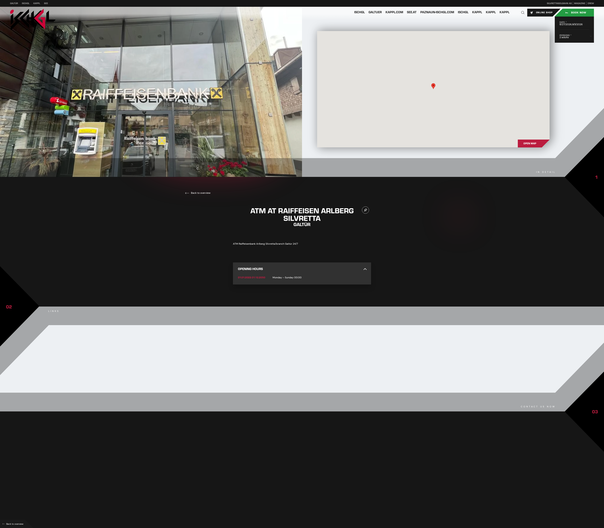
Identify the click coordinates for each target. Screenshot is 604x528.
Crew (591, 3)
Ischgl (25, 3)
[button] (523, 13)
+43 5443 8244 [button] (247, 478)
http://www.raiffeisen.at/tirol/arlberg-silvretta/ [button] (264, 492)
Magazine (579, 3)
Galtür (14, 3)
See (46, 3)
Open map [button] (529, 143)
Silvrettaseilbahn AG (559, 3)
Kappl (36, 3)
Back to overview (200, 193)
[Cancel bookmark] (365, 210)
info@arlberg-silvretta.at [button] (253, 485)
